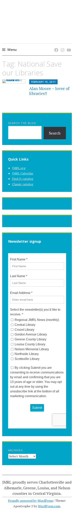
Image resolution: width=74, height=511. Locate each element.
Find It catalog (22, 179)
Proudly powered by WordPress (30, 500)
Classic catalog (22, 184)
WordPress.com (49, 506)
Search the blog (22, 123)
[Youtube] (68, 46)
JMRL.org (18, 168)
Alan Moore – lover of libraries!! (49, 91)
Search (55, 133)
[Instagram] (62, 46)
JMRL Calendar (22, 173)
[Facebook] (55, 46)
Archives (15, 450)
